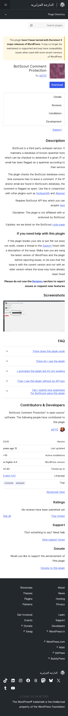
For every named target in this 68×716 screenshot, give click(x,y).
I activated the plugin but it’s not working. (41, 371)
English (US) (9, 475)
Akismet (60, 193)
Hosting (60, 598)
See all (7, 516)
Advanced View (55, 492)
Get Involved (24, 614)
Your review (58, 516)
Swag (27, 631)
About (61, 587)
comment (8, 483)
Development (54, 121)
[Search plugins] (31, 25)
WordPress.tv (55, 631)
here (62, 205)
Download (57, 84)
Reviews (57, 105)
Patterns (27, 604)
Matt (60, 647)
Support (57, 129)
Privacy (60, 604)
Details (58, 96)
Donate (26, 625)
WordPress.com (54, 641)
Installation (55, 113)
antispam (20, 483)
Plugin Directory (56, 14)
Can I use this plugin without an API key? (41, 381)
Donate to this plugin (53, 568)
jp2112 (43, 75)
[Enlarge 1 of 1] (60, 304)
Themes (27, 593)
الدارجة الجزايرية (48, 672)
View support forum (53, 539)
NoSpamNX (43, 193)
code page (58, 224)
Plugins (28, 598)
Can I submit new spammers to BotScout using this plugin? (47, 392)
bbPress (58, 652)
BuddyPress (56, 658)
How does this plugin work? (49, 351)
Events (28, 620)
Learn (61, 614)
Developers (58, 625)
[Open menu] (5, 4)
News (61, 593)
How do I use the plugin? (50, 361)
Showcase (26, 587)
